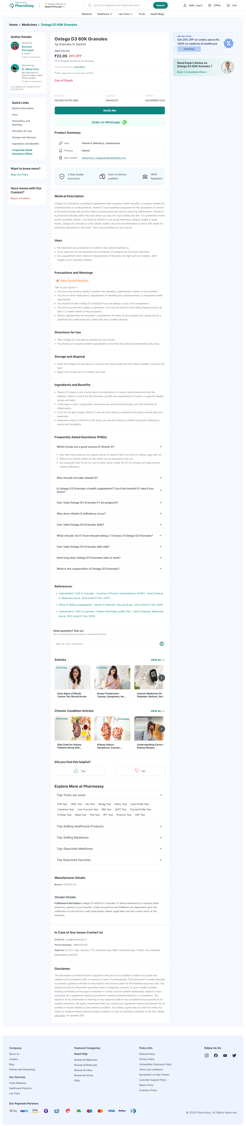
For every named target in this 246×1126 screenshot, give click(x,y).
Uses (15, 114)
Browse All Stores (83, 1075)
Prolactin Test (123, 814)
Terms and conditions (151, 1069)
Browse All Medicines (85, 1059)
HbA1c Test (120, 804)
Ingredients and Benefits (25, 143)
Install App (189, 49)
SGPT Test (120, 809)
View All (156, 659)
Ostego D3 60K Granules (59, 24)
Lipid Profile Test (140, 804)
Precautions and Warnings (21, 122)
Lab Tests (124, 14)
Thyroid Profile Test (140, 809)
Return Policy (146, 1085)
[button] (126, 5)
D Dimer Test (64, 814)
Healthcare (103, 14)
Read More (79, 67)
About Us (14, 1053)
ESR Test (62, 804)
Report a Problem (20, 198)
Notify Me (109, 110)
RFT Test (108, 814)
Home (13, 24)
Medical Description (23, 108)
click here (60, 1015)
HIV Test (90, 804)
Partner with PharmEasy (22, 1069)
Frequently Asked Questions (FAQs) (22, 152)
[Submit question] (161, 643)
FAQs (77, 1080)
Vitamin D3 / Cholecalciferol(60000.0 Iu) (104, 157)
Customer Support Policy (153, 1079)
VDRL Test (76, 804)
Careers (13, 1059)
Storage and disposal (24, 137)
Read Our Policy (19, 174)
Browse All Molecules (85, 1065)
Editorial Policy (147, 1053)
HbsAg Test (104, 804)
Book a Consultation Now (191, 72)
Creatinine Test (65, 809)
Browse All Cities (83, 1070)
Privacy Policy (147, 1059)
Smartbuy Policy (148, 1090)
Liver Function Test (87, 809)
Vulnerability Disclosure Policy (155, 1064)
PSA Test (95, 814)
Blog (11, 1064)
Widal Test (80, 814)
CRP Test (140, 814)
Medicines (29, 24)
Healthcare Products (20, 1088)
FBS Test (106, 809)
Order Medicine (17, 1083)
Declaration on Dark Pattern (154, 1074)
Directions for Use (22, 131)
